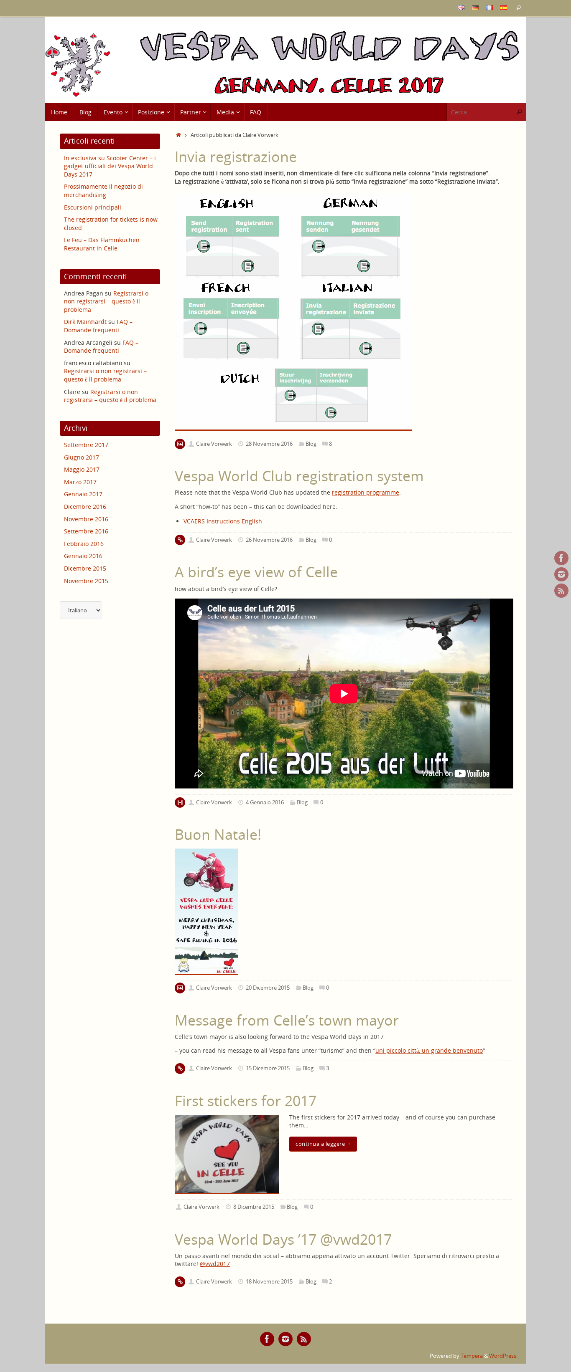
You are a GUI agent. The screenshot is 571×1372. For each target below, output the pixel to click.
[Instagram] (561, 574)
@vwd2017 (215, 1264)
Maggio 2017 (81, 469)
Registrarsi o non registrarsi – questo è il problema (106, 301)
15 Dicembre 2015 (268, 1068)
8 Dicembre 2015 (253, 1206)
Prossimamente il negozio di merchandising (103, 190)
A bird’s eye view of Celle (256, 571)
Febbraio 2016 (84, 544)
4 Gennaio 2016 (265, 802)
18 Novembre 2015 (269, 1281)
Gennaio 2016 (83, 556)
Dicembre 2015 (85, 568)
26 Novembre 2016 (269, 539)
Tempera (472, 1355)
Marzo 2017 (80, 482)
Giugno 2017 (81, 457)
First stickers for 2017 (245, 1100)
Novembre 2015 (86, 581)
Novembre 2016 (86, 519)
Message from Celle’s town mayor (287, 1020)
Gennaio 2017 (83, 494)
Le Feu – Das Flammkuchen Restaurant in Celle (102, 244)
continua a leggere (320, 1143)
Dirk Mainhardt (85, 322)
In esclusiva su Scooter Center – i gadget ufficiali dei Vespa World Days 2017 (110, 166)
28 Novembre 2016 (269, 443)
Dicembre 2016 (85, 506)
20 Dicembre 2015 (268, 987)
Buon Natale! (218, 834)
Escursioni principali (92, 207)
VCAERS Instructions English (223, 521)
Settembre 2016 (86, 531)
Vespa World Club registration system (299, 475)
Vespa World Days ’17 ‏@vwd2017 (283, 1239)
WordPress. (503, 1355)
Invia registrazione (236, 156)
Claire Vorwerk (214, 443)
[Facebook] (561, 558)
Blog (311, 443)
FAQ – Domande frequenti (98, 326)
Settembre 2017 (86, 445)
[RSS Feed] (561, 591)
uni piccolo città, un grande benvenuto (429, 1050)
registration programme (365, 492)
